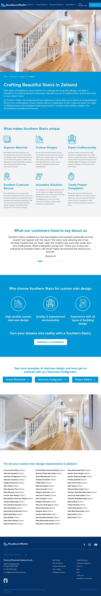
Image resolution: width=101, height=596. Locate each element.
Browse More (70, 5)
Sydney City (23, 76)
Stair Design (56, 560)
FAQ (78, 572)
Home (5, 76)
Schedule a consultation (50, 342)
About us (79, 566)
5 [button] (60, 261)
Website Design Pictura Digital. (89, 589)
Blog (78, 569)
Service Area (13, 76)
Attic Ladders (56, 569)
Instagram (89, 545)
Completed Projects (58, 572)
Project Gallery (83, 379)
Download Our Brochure (13, 555)
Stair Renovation (57, 563)
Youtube (95, 545)
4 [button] (55, 261)
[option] (50, 247)
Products (30, 5)
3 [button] (50, 261)
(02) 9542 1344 (10, 569)
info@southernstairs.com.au (15, 572)
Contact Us (80, 575)
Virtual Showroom (42, 5)
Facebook (84, 545)
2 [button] (45, 261)
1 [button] (40, 261)
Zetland (14, 470)
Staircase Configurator (57, 5)
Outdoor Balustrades (59, 566)
